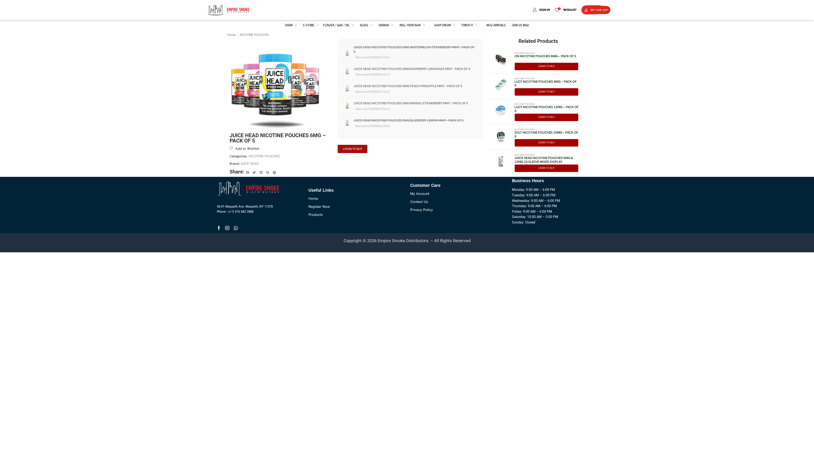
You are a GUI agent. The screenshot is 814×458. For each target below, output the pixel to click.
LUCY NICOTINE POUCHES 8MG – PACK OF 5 (545, 83)
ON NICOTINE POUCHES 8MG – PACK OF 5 (545, 56)
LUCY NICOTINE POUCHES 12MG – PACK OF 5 (546, 109)
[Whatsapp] (236, 228)
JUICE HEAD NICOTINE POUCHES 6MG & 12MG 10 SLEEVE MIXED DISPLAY (543, 160)
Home (231, 35)
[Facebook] (219, 228)
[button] (247, 172)
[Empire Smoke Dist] (249, 188)
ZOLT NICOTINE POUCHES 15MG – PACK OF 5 (546, 134)
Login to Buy (546, 66)
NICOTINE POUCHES (254, 35)
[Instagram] (227, 228)
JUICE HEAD (249, 163)
